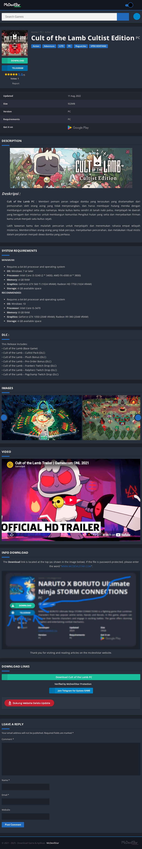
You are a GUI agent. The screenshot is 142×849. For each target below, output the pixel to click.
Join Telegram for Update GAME (74, 690)
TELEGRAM (17, 68)
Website (6, 809)
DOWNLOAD (17, 60)
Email (5, 794)
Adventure (49, 46)
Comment (8, 739)
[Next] (138, 417)
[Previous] (4, 417)
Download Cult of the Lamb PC (74, 677)
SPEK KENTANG (98, 46)
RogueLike (81, 46)
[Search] (123, 17)
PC (41, 32)
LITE (61, 46)
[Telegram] (136, 16)
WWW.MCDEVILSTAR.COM (76, 566)
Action (48, 32)
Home (34, 32)
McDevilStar (53, 843)
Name (6, 780)
